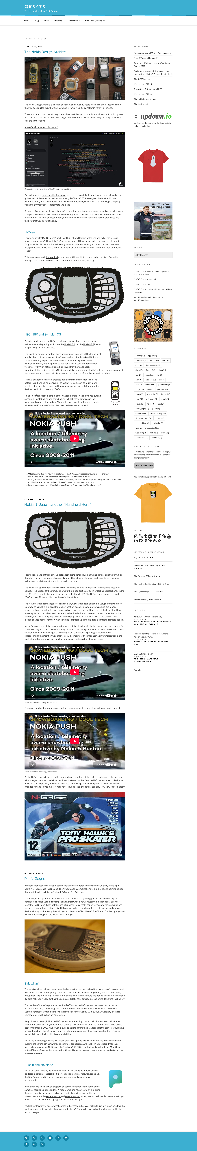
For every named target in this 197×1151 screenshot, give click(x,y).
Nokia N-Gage (36, 587)
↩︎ (109, 474)
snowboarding (72, 1096)
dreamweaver (153, 365)
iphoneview (164, 384)
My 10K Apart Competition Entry (148, 617)
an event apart (161, 622)
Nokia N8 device (56, 1074)
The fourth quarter (142, 104)
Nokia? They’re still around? (145, 58)
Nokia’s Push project (50, 1086)
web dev (140, 433)
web (138, 428)
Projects (58, 21)
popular (157, 408)
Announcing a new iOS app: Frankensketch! (152, 53)
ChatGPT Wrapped (142, 79)
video (160, 418)
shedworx (140, 413)
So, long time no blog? (143, 654)
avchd (154, 360)
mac (139, 399)
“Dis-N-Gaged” (48, 238)
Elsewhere (73, 21)
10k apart (145, 622)
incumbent (52, 201)
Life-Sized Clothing (93, 21)
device (68, 201)
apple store (149, 642)
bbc (165, 360)
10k (136, 622)
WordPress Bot (140, 297)
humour (151, 380)
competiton (140, 624)
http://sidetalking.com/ (88, 992)
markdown (153, 659)
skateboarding (53, 1096)
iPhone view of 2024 (143, 94)
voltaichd (158, 423)
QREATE (35, 7)
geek (150, 375)
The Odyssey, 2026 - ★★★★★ (147, 576)
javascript (152, 394)
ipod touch (162, 389)
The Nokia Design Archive (145, 99)
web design (152, 428)
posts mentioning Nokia (54, 195)
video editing (142, 423)
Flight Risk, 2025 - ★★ (143, 557)
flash (162, 370)
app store (140, 360)
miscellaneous (142, 661)
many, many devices (69, 117)
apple (152, 355)
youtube (157, 437)
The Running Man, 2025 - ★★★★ (148, 592)
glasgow (163, 642)
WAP (55, 482)
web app (153, 624)
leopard (165, 394)
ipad (138, 384)
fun (138, 375)
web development (159, 433)
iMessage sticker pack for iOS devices (75, 476)
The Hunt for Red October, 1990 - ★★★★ (152, 584)
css (138, 365)
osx (161, 404)
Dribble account (64, 575)
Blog (37, 21)
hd (159, 375)
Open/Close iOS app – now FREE (148, 89)
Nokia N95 (88, 344)
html (138, 380)
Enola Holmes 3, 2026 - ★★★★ (147, 599)
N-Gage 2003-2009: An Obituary (94, 1011)
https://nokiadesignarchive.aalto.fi (41, 127)
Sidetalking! (76, 783)
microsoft (151, 399)
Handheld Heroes (49, 260)
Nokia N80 (69, 344)
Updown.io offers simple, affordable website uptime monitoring (152, 124)
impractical (52, 257)
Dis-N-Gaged (150, 279)
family (150, 370)
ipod (150, 389)
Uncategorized (143, 418)
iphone (150, 384)
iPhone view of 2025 (143, 84)
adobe (140, 355)
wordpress (141, 437)
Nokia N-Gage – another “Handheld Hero (82, 485)
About (46, 21)
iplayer (139, 389)
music (139, 404)
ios (161, 380)
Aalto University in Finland (99, 108)
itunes (139, 394)
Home (26, 21)
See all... (137, 670)
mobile (61, 201)
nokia (150, 404)
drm (139, 370)
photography (142, 408)
